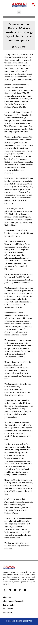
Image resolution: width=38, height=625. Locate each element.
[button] (19, 12)
